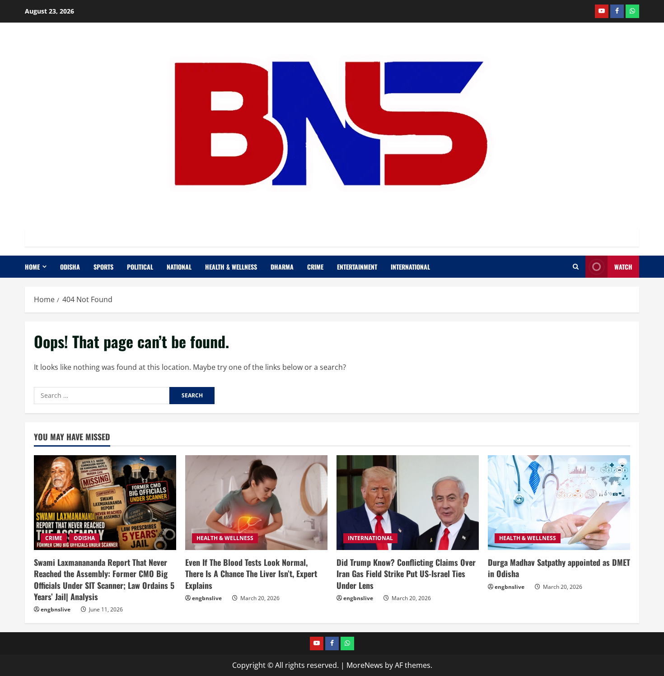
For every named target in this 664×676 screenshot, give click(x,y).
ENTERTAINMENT (357, 266)
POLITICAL (140, 266)
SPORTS (103, 266)
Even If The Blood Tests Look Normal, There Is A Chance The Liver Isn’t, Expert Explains (251, 573)
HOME (32, 266)
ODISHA (70, 266)
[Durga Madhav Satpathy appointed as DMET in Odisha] (559, 502)
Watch (623, 266)
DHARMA (282, 266)
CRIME (315, 266)
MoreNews (364, 665)
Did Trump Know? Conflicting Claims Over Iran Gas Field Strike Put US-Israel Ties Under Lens (406, 573)
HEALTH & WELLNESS (231, 266)
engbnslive (55, 609)
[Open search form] (576, 266)
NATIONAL (179, 266)
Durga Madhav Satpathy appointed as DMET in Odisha (559, 567)
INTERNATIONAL (410, 266)
